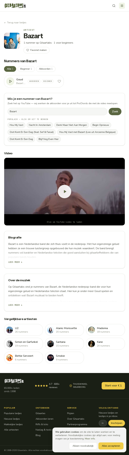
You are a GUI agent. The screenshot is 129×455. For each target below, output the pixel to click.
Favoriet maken (38, 50)
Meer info (90, 438)
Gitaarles (40, 413)
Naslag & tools (44, 429)
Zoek (115, 111)
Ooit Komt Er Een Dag (21, 139)
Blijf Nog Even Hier (49, 139)
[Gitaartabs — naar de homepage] (15, 6)
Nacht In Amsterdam (40, 125)
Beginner (26, 68)
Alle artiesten (11, 429)
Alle (10, 68)
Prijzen (70, 413)
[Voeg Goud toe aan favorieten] (59, 81)
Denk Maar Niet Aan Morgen (71, 125)
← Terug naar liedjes (15, 22)
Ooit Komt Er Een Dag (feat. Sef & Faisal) (32, 132)
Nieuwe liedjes (12, 418)
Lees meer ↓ (15, 262)
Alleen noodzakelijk (83, 445)
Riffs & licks (42, 424)
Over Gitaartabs (75, 418)
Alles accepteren (111, 445)
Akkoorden (46, 68)
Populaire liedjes (13, 413)
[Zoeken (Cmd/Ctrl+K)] (114, 6)
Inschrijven (116, 423)
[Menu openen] (122, 6)
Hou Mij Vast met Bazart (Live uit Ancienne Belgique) (87, 132)
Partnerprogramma (77, 424)
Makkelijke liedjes (13, 424)
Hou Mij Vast (16, 125)
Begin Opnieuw (101, 125)
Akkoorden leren (44, 418)
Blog (38, 435)
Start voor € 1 (113, 385)
